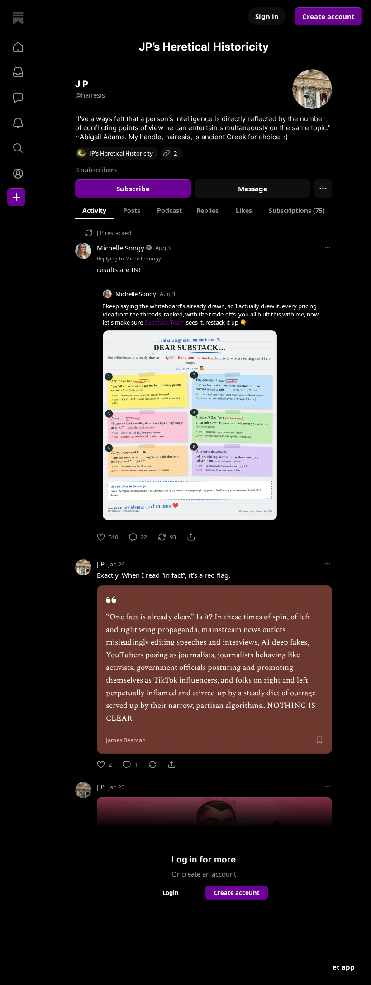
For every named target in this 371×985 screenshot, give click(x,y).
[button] (18, 47)
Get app (341, 966)
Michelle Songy (120, 247)
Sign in (267, 16)
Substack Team (164, 322)
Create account (328, 16)
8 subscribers (96, 169)
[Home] (18, 18)
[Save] (319, 740)
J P (100, 233)
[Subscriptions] (18, 72)
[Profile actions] (323, 188)
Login (170, 893)
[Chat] (18, 97)
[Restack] (152, 764)
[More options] (327, 247)
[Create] (16, 197)
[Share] (191, 537)
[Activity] (18, 123)
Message (252, 188)
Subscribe (133, 188)
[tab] (94, 210)
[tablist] (203, 210)
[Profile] (18, 173)
